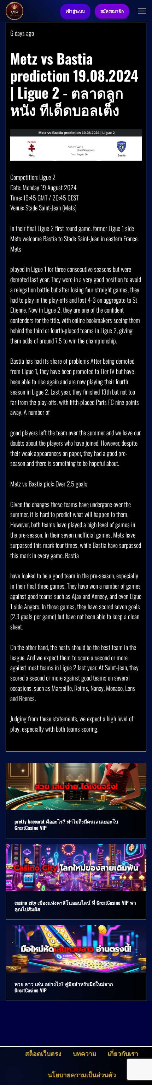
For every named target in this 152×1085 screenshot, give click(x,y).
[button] (142, 11)
